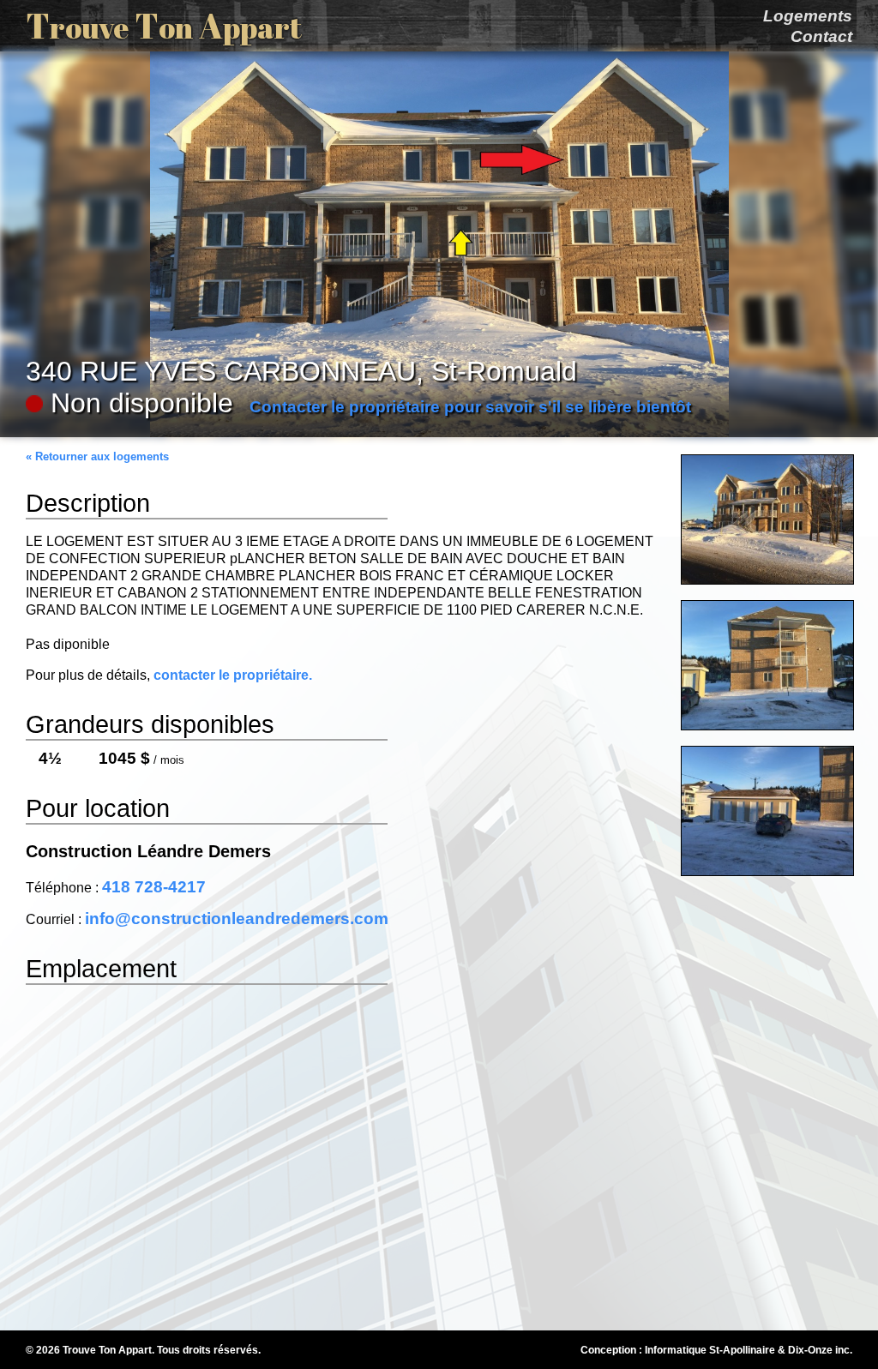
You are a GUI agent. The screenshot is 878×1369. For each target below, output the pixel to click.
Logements (807, 16)
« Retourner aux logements (97, 456)
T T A (164, 26)
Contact (821, 36)
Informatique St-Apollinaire (710, 1350)
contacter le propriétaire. (232, 675)
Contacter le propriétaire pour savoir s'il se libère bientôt (470, 407)
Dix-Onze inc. (820, 1350)
